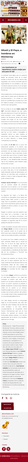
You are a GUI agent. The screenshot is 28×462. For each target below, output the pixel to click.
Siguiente (7, 408)
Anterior (8, 404)
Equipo (6, 439)
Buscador (6, 436)
